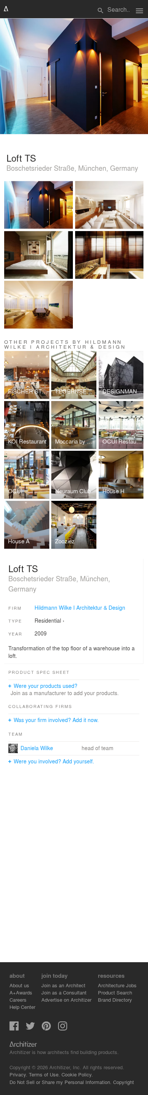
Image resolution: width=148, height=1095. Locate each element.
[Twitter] (30, 1028)
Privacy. (18, 1074)
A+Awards (20, 992)
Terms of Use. (44, 1074)
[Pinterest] (46, 1028)
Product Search (115, 992)
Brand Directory (115, 999)
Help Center (22, 1006)
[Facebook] (14, 1028)
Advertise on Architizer (66, 999)
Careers (18, 999)
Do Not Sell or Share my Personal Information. (60, 1082)
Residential (48, 620)
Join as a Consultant (64, 992)
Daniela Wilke (36, 748)
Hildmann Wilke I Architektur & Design (80, 607)
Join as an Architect (63, 985)
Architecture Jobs (117, 985)
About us (19, 985)
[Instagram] (62, 1028)
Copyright (123, 1082)
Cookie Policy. (77, 1074)
